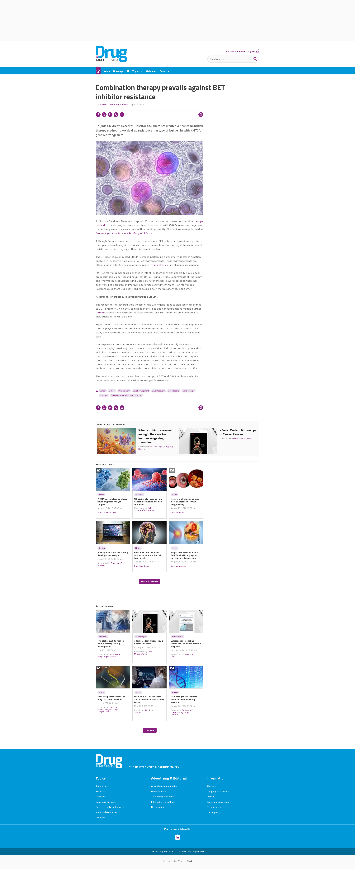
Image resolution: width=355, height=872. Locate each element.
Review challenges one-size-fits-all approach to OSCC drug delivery (185, 501)
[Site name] (111, 61)
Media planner (158, 791)
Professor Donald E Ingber (107, 708)
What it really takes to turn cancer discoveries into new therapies (148, 501)
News (174, 494)
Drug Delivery (124, 390)
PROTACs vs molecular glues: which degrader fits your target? (112, 501)
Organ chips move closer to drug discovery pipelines (111, 698)
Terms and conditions (218, 801)
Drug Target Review (106, 512)
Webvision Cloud (185, 861)
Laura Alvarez (115, 654)
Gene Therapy (188, 390)
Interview (103, 636)
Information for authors (163, 801)
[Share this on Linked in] (110, 114)
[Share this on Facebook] (98, 114)
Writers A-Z (170, 851)
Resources (101, 791)
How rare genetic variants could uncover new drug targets (184, 699)
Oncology (104, 395)
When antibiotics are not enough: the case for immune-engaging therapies (155, 436)
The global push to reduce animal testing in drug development (110, 643)
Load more (149, 730)
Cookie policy (213, 812)
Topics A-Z (155, 851)
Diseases (100, 796)
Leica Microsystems (242, 438)
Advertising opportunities (164, 786)
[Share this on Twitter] (104, 114)
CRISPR (100, 312)
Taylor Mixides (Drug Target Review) (112, 104)
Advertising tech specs (163, 796)
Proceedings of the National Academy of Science (124, 233)
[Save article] (200, 114)
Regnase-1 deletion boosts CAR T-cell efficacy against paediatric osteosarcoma (184, 555)
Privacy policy (214, 807)
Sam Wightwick (178, 512)
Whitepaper (140, 636)
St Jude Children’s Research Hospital (126, 395)
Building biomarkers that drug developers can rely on (112, 554)
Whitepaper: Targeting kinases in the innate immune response (186, 643)
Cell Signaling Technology (144, 509)
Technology (102, 786)
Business (100, 817)
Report (102, 548)
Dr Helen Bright (156, 446)
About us (211, 786)
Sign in (165, 109)
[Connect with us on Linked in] (177, 837)
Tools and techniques (106, 812)
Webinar (139, 494)
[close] (203, 109)
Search (255, 58)
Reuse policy (157, 807)
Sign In (251, 51)
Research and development (110, 807)
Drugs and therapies (106, 801)
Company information (218, 791)
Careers (210, 796)
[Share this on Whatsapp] (116, 114)
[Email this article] (122, 114)
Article (101, 494)
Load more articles (149, 581)
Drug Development (141, 390)
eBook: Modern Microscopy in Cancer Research (238, 432)
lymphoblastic (158, 265)
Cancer (103, 390)
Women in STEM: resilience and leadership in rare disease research (149, 699)
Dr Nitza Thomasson (143, 711)
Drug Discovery (158, 390)
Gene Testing (173, 390)
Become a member (235, 51)
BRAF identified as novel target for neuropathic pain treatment (148, 555)
